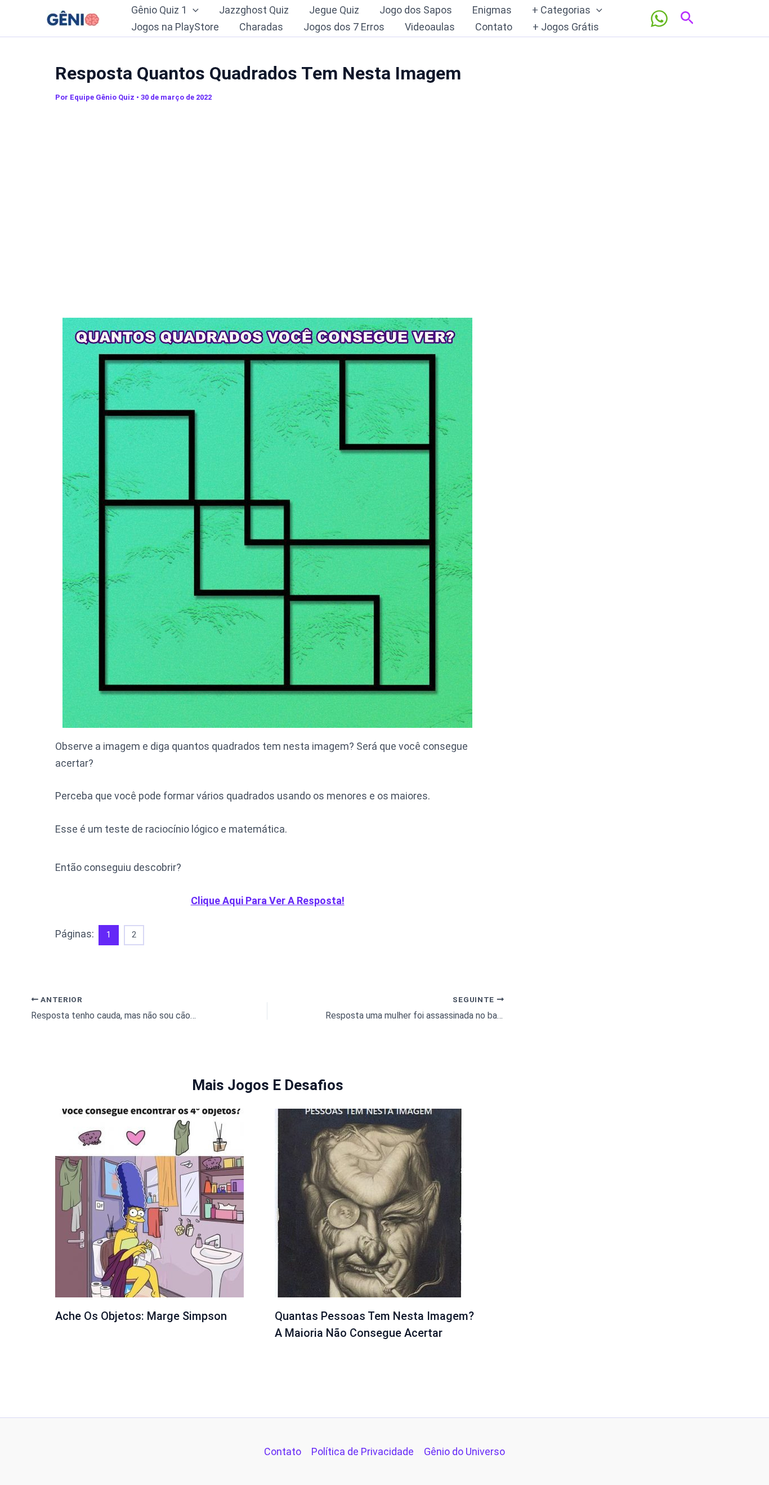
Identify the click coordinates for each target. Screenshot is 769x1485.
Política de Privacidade (362, 1451)
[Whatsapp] (659, 18)
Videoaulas (430, 27)
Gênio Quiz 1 (159, 10)
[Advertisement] (267, 207)
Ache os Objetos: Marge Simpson (141, 1316)
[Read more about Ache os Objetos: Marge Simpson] (149, 1202)
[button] (193, 10)
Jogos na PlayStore (175, 27)
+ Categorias (561, 10)
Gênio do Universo (464, 1451)
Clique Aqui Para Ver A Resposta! (268, 900)
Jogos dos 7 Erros (343, 27)
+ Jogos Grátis (566, 27)
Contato (493, 27)
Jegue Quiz (334, 10)
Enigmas (492, 10)
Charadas (261, 27)
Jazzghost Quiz (254, 10)
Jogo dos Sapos (415, 10)
